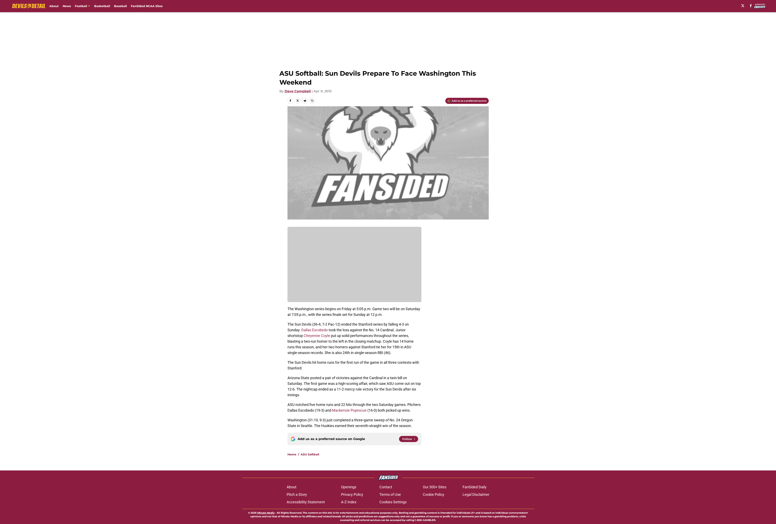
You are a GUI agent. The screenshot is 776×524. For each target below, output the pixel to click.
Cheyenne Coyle (317, 336)
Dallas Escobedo (314, 330)
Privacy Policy (352, 494)
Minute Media (265, 512)
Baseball (120, 6)
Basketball (102, 6)
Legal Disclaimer (476, 494)
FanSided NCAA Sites (147, 6)
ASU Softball (310, 454)
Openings (348, 487)
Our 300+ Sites (434, 487)
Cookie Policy (433, 494)
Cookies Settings (393, 502)
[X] (742, 5)
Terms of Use (390, 494)
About (54, 6)
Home (291, 454)
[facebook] (751, 5)
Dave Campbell (298, 91)
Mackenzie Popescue (349, 410)
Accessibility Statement (306, 502)
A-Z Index (348, 502)
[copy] (312, 100)
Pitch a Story (297, 494)
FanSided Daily (474, 487)
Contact (385, 487)
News (67, 6)
